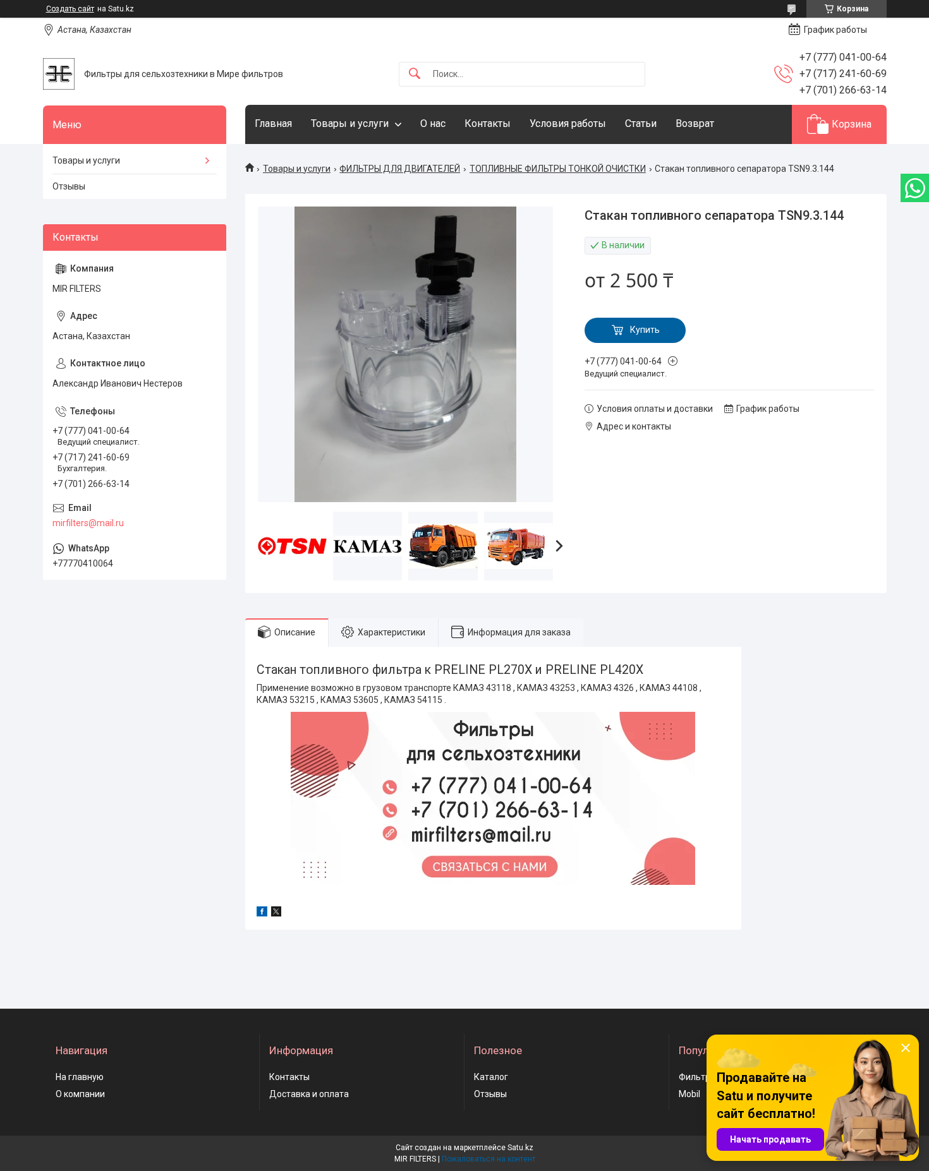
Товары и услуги (350, 123)
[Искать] (414, 74)
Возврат (695, 123)
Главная (273, 123)
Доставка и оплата (309, 1094)
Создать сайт (70, 8)
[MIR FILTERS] (59, 74)
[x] (276, 913)
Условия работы (568, 123)
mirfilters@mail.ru (88, 523)
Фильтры (698, 1077)
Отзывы (68, 186)
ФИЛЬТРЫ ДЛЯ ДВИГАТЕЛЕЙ (399, 169)
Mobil (689, 1094)
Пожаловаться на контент (488, 1159)
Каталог (491, 1077)
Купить (645, 330)
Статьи (641, 123)
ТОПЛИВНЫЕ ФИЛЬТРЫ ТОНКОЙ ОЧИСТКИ (558, 169)
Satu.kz (520, 1147)
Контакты (487, 123)
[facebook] (262, 913)
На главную (80, 1077)
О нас (433, 123)
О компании (80, 1094)
